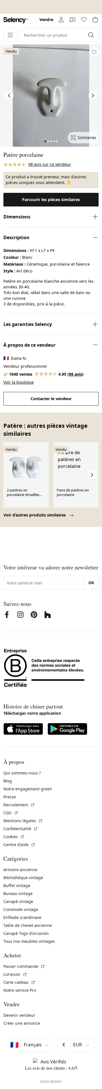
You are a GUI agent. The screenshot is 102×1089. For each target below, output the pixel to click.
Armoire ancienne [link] (20, 869)
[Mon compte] (61, 19)
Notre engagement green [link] (27, 789)
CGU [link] (10, 812)
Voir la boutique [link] (18, 382)
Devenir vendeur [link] (19, 1015)
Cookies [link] (14, 836)
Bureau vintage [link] (18, 893)
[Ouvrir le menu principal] (10, 35)
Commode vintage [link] (20, 909)
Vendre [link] (46, 19)
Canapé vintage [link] (18, 901)
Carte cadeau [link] (19, 982)
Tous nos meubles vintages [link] (29, 941)
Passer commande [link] (24, 966)
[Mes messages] (72, 19)
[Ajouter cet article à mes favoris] (94, 52)
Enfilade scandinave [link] (22, 917)
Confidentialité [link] (20, 828)
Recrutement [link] (19, 804)
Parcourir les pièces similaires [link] (51, 199)
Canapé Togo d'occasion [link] (26, 933)
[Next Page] (92, 95)
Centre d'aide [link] (19, 844)
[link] (15, 20)
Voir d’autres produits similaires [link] (35, 515)
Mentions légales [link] (23, 820)
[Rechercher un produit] (91, 35)
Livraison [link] (15, 974)
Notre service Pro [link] (19, 990)
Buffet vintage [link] (16, 885)
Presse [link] (9, 796)
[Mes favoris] (83, 19)
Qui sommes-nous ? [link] (22, 773)
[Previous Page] (9, 95)
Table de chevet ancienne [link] (27, 925)
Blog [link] (7, 781)
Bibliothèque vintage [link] (23, 877)
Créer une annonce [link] (21, 1023)
